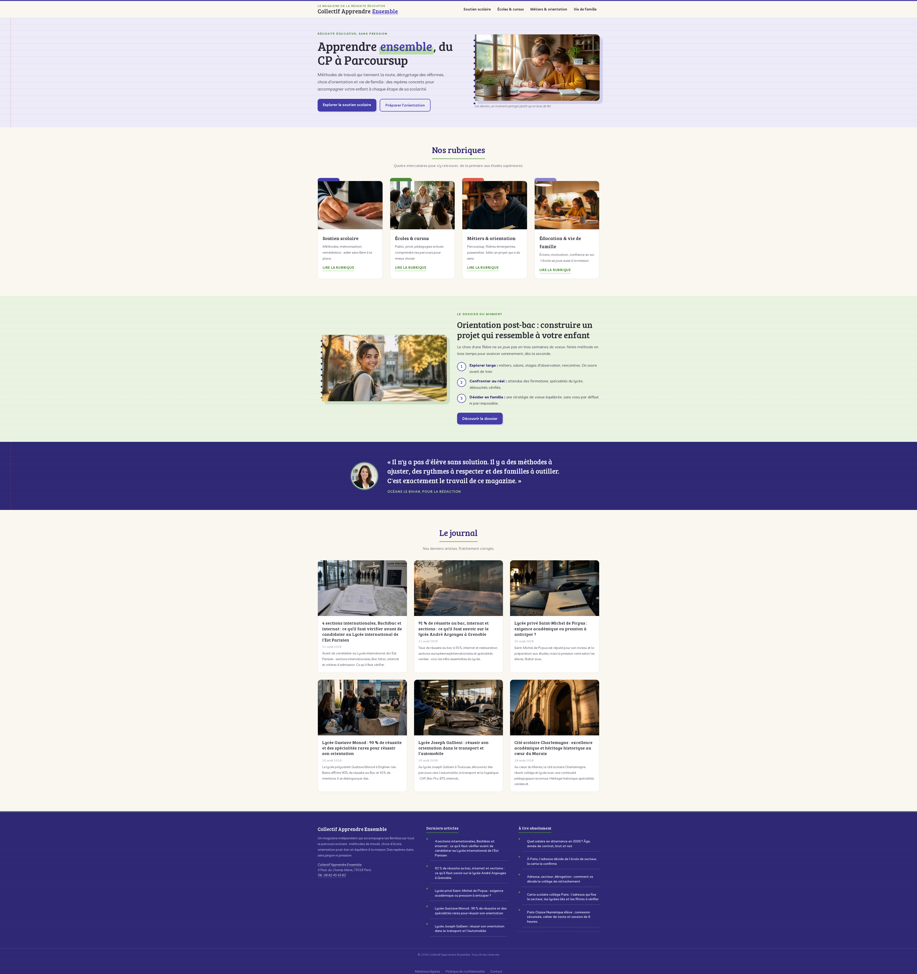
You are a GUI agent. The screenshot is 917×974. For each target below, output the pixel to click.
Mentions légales (427, 971)
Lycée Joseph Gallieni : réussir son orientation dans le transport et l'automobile (469, 928)
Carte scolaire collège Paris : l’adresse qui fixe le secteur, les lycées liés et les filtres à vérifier (563, 896)
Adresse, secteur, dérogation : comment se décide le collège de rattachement (560, 878)
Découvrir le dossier (479, 418)
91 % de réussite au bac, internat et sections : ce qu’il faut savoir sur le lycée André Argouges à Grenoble (470, 873)
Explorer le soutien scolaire (347, 104)
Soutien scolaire (477, 9)
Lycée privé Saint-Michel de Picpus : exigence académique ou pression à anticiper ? (469, 893)
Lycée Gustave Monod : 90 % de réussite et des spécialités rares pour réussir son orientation (471, 910)
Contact (496, 971)
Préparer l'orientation (405, 105)
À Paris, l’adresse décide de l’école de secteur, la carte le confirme (562, 861)
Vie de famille (585, 9)
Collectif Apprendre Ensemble (340, 864)
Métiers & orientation (548, 9)
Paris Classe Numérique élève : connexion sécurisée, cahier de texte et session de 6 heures (558, 917)
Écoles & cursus (510, 9)
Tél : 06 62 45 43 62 (332, 875)
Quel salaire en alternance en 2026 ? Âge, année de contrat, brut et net (559, 843)
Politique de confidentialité (465, 971)
